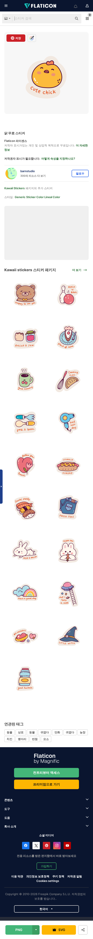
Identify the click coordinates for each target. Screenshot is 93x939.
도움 (7, 817)
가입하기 (46, 866)
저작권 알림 (74, 876)
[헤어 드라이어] (68, 422)
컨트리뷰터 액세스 (46, 773)
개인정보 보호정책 (37, 876)
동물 (9, 732)
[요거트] (25, 679)
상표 (21, 732)
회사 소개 (10, 826)
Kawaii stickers (14, 188)
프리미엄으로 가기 (46, 784)
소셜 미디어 (46, 835)
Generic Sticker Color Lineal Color (37, 197)
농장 (82, 732)
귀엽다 (44, 732)
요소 (46, 739)
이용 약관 (17, 876)
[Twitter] (36, 845)
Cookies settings (47, 881)
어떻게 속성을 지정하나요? (58, 158)
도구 (7, 809)
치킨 (9, 739)
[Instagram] (57, 845)
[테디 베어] (25, 294)
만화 (57, 732)
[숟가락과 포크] (25, 422)
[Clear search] (67, 18)
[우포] (68, 593)
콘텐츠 (8, 800)
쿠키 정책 (58, 876)
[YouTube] (67, 845)
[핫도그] (68, 465)
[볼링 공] (68, 294)
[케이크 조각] (68, 337)
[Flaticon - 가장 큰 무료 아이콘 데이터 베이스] (40, 5)
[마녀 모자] (68, 636)
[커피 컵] (25, 380)
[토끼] (25, 551)
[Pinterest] (46, 845)
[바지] (68, 508)
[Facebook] (25, 845)
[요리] (68, 380)
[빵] (25, 337)
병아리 (22, 739)
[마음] (25, 465)
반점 (35, 739)
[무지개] (25, 593)
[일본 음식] (25, 508)
